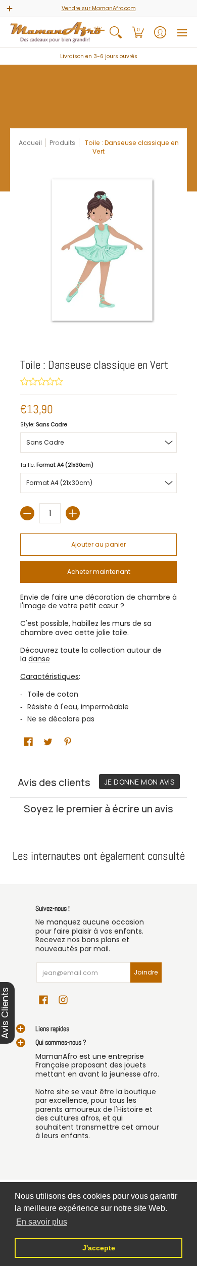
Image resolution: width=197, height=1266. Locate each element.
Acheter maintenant (98, 571)
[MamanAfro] (57, 32)
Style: (43, 424)
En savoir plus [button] (41, 1222)
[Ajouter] (73, 513)
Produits (62, 142)
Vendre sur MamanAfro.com (99, 8)
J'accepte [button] (98, 1248)
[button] (138, 32)
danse (39, 659)
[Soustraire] (27, 513)
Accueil (30, 142)
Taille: (56, 465)
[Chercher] (116, 32)
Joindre (146, 972)
